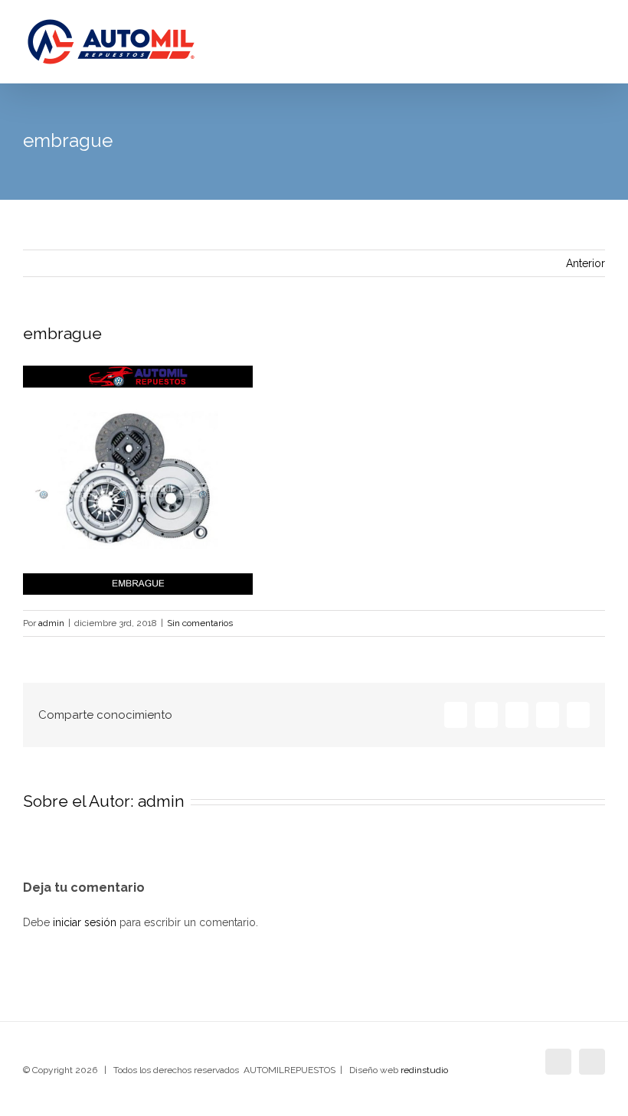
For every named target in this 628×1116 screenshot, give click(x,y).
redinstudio (424, 1070)
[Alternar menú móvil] (599, 46)
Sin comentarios (200, 623)
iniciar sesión (86, 922)
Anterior (585, 263)
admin (51, 623)
